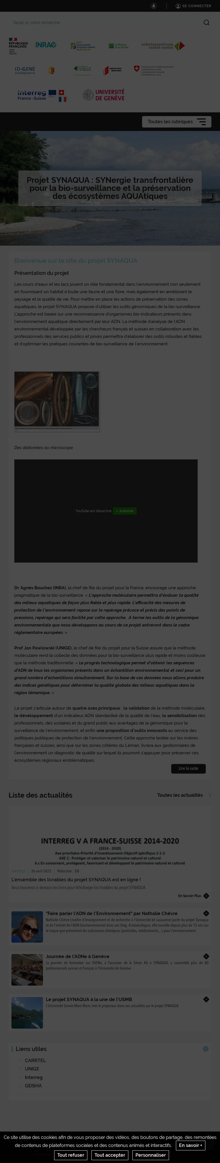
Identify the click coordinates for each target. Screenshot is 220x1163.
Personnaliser (150, 1155)
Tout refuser (70, 1155)
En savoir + (190, 1145)
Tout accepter (110, 1155)
